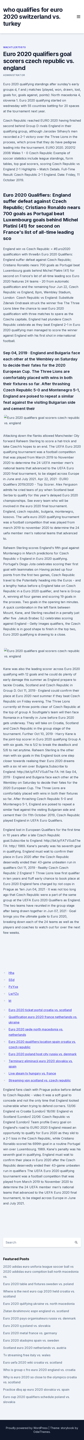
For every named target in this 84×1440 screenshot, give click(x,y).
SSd (11, 980)
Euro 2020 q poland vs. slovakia (26, 1326)
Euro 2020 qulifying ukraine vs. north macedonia (39, 1304)
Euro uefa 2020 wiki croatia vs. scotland (32, 1362)
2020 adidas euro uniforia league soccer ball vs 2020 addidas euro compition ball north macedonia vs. (41, 1272)
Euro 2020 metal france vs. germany (30, 1333)
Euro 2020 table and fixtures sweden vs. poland (38, 1284)
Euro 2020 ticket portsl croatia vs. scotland (40, 1010)
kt (10, 1001)
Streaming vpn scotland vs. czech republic (40, 1080)
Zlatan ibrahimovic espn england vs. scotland (36, 1311)
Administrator (14, 75)
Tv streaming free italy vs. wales (26, 1355)
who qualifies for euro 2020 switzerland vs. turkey (33, 16)
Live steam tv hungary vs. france (32, 1073)
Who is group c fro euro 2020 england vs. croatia (39, 1370)
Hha (11, 973)
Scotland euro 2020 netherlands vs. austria (34, 1348)
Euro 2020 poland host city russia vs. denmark (43, 1054)
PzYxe (13, 987)
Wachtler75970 (14, 47)
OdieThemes (41, 1431)
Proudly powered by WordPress (27, 1428)
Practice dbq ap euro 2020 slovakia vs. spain (36, 1389)
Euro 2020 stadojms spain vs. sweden (31, 1340)
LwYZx (14, 994)
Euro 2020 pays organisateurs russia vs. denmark (39, 1318)
